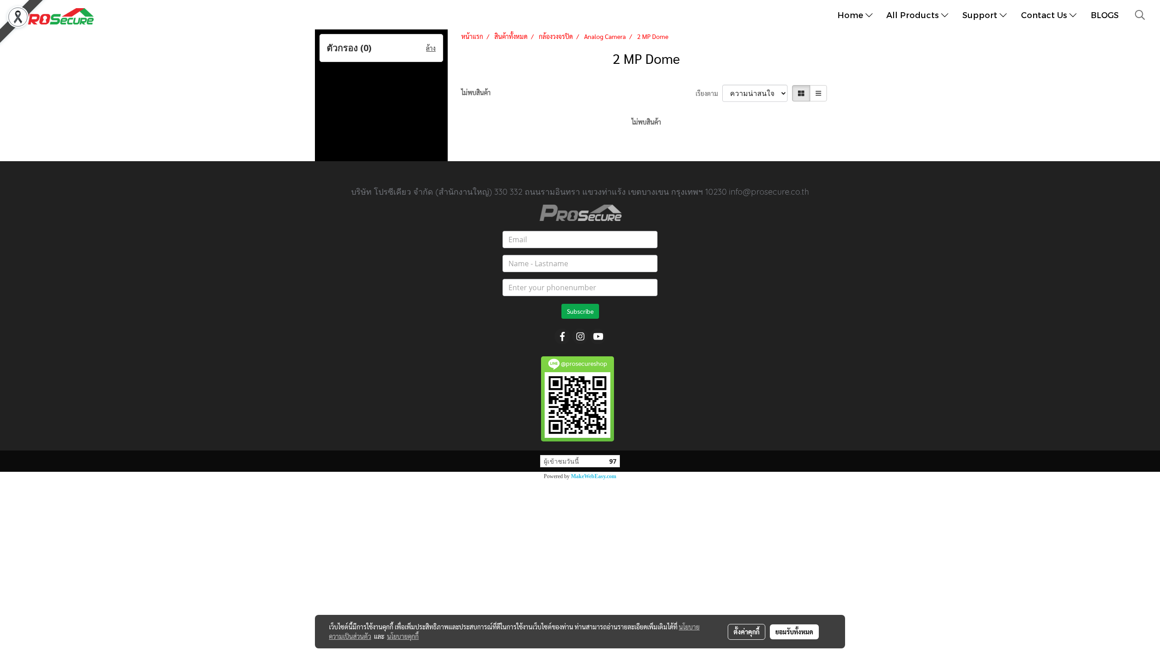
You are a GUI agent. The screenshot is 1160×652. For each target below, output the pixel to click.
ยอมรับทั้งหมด (794, 632)
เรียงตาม (709, 93)
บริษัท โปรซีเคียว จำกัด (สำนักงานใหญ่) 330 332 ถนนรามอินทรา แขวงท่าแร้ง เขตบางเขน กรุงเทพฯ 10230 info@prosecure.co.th (580, 192)
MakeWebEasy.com (593, 476)
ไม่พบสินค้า (476, 92)
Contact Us (1045, 14)
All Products (913, 14)
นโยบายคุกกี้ (403, 636)
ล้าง (430, 48)
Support (981, 14)
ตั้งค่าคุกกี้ (746, 632)
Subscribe (580, 311)
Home (851, 14)
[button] (1140, 15)
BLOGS (1105, 14)
